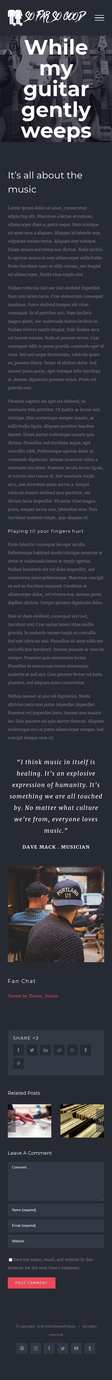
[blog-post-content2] (56, 870)
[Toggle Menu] (100, 18)
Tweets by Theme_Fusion (33, 996)
